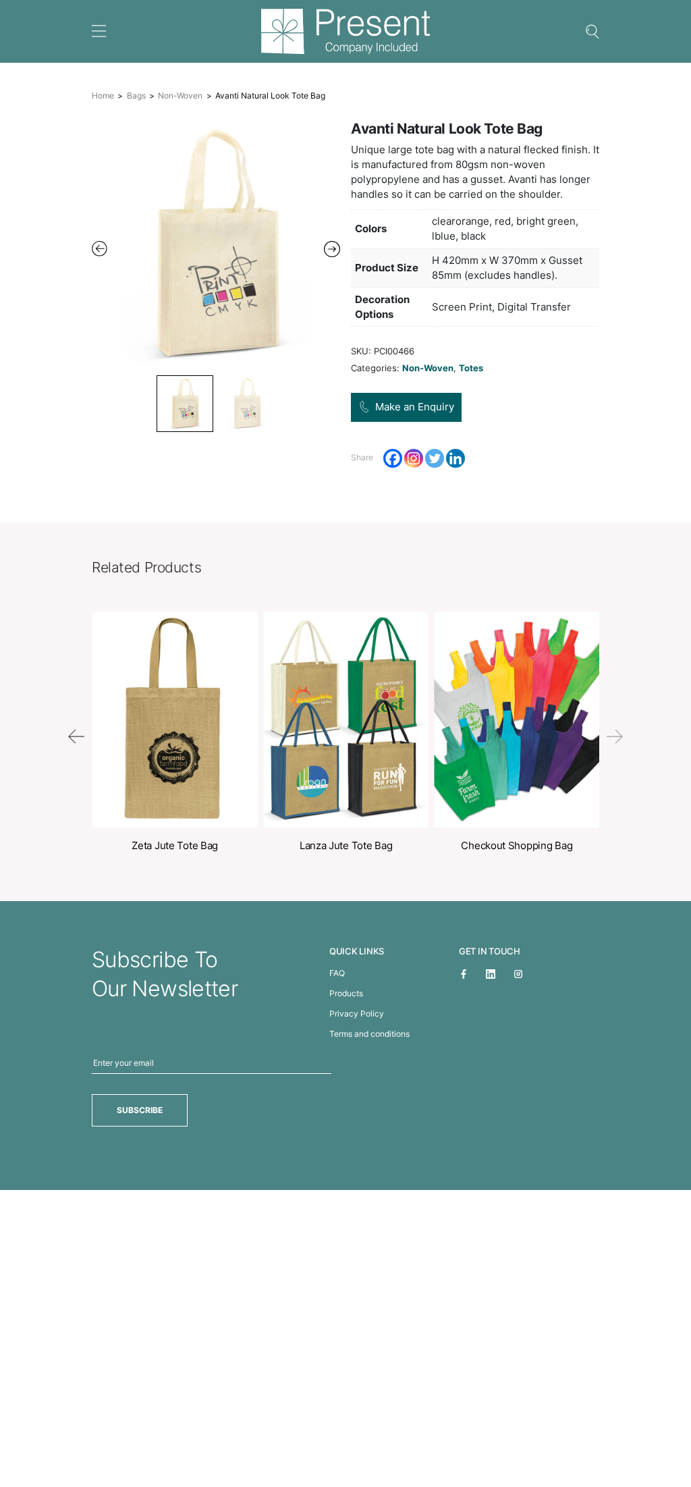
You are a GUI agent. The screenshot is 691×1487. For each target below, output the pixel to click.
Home (103, 95)
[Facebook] (392, 458)
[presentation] (76, 736)
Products (346, 993)
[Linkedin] (455, 458)
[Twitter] (434, 458)
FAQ (337, 973)
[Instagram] (413, 458)
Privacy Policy (356, 1013)
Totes (471, 367)
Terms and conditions (369, 1034)
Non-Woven (180, 95)
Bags (136, 95)
